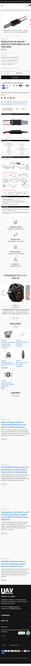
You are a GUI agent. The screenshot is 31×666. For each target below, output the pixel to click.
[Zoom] (26, 15)
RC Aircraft (23, 104)
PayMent (23, 109)
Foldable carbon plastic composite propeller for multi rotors (8, 364)
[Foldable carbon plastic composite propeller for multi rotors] (8, 354)
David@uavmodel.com (15, 608)
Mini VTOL (16, 104)
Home (2, 10)
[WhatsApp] (11, 98)
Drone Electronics (18, 102)
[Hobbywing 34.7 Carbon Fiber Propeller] (23, 354)
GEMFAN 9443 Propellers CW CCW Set (22, 343)
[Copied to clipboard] (14, 98)
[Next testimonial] (17, 318)
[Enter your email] (28, 636)
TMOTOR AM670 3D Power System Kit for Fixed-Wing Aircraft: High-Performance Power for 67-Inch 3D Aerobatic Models (15, 469)
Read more (4, 439)
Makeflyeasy (9, 104)
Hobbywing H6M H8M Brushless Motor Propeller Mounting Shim (7, 384)
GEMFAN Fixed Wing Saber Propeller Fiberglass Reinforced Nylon (8, 343)
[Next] (18, 35)
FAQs (17, 109)
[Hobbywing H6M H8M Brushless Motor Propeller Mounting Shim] (8, 374)
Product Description (7, 109)
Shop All (15, 326)
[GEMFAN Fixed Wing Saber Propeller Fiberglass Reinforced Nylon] (8, 334)
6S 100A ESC (8, 102)
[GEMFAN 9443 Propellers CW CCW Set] (23, 334)
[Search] (26, 5)
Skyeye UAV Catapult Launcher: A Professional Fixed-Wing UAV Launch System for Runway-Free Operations (13, 424)
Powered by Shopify (23, 658)
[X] (5, 98)
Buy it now (15, 77)
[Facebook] (2, 98)
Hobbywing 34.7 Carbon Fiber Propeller (22, 363)
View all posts (15, 395)
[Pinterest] (8, 98)
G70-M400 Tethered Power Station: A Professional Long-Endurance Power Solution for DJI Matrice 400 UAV (13, 563)
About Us (4, 620)
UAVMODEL (3, 340)
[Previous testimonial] (13, 318)
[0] (29, 5)
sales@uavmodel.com (14, 606)
